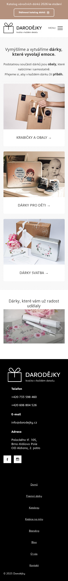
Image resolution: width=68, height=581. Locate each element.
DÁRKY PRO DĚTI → (34, 205)
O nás (34, 554)
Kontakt (34, 565)
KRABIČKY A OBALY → (34, 137)
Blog (34, 542)
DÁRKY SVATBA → (34, 273)
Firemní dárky (34, 496)
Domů (34, 484)
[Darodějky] (22, 28)
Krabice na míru (34, 519)
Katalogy (34, 508)
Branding (34, 531)
